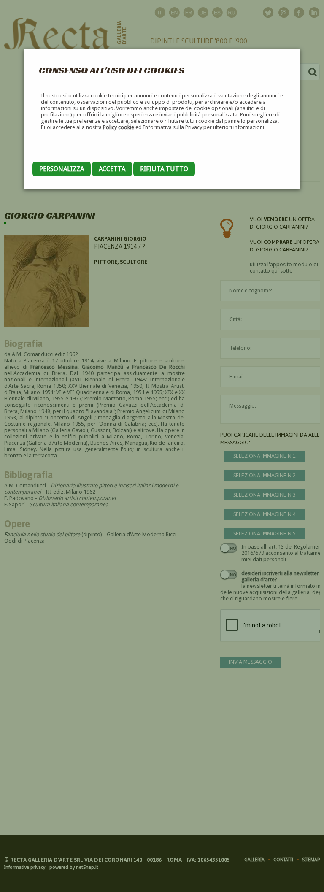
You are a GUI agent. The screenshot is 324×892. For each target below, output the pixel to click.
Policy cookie (118, 127)
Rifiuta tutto (164, 169)
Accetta (112, 169)
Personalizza (61, 169)
